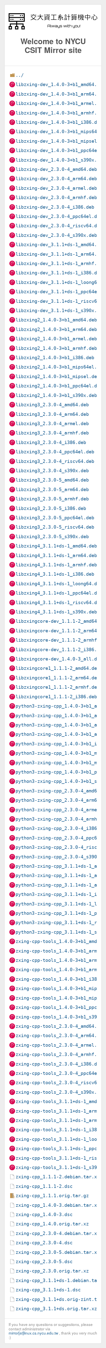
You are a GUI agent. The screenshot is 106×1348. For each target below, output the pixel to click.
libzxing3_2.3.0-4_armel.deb (52, 423)
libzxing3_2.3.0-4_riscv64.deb (55, 461)
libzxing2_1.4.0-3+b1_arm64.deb (56, 329)
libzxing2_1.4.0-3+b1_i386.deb (55, 357)
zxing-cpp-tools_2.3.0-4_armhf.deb (60, 1054)
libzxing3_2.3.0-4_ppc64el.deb (55, 452)
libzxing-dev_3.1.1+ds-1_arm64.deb (60, 254)
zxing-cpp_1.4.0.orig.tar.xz (52, 1224)
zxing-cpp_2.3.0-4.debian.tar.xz (58, 1233)
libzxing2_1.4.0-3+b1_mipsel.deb (58, 376)
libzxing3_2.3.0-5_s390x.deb (52, 536)
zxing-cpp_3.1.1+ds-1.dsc (48, 1290)
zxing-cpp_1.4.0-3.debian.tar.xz (58, 1205)
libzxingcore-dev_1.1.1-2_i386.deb (60, 649)
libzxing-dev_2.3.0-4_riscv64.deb (59, 226)
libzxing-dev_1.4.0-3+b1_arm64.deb (60, 94)
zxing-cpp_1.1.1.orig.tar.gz (52, 1195)
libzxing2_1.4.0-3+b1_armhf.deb (56, 348)
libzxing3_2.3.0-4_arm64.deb (52, 414)
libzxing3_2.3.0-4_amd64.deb (52, 404)
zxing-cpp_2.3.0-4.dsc (44, 1243)
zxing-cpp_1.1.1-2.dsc (44, 1186)
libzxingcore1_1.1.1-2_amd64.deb (58, 668)
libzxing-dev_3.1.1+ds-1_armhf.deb (60, 263)
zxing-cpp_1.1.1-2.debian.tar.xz (58, 1177)
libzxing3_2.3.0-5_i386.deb (51, 508)
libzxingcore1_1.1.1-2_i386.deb (56, 696)
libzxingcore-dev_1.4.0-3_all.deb (59, 659)
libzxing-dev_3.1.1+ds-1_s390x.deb (60, 310)
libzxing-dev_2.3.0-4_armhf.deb (56, 197)
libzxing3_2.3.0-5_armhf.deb (52, 499)
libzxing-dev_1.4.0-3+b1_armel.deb (60, 103)
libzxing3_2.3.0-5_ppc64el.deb (55, 518)
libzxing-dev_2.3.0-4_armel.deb (56, 188)
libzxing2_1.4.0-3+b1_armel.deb (56, 339)
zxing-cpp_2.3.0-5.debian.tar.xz (58, 1252)
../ (20, 75)
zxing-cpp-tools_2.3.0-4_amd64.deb (60, 1026)
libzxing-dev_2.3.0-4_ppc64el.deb (59, 216)
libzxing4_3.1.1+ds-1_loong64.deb (59, 583)
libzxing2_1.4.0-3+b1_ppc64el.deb (59, 386)
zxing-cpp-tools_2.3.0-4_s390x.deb (60, 1092)
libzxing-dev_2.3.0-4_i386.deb (55, 207)
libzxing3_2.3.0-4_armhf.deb (52, 433)
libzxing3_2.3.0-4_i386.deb (51, 442)
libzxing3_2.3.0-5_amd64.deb (52, 480)
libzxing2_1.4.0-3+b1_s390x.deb (56, 395)
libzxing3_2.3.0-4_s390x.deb (52, 470)
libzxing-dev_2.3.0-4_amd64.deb (56, 169)
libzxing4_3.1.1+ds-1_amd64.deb (56, 546)
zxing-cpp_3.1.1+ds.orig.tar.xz (56, 1308)
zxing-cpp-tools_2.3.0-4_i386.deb (59, 1064)
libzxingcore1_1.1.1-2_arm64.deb (58, 678)
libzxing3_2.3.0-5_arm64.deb (52, 489)
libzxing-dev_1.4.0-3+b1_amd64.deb (60, 84)
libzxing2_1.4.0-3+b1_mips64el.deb (60, 367)
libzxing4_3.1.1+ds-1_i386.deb (55, 574)
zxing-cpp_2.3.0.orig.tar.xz (52, 1271)
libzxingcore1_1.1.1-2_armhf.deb (58, 687)
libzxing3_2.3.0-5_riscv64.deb (55, 527)
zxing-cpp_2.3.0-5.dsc (44, 1261)
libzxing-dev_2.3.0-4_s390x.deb (56, 235)
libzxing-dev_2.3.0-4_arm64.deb (56, 178)
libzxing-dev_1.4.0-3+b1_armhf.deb (60, 113)
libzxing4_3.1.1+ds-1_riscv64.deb (59, 602)
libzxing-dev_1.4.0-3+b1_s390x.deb (60, 160)
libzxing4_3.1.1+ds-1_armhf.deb (56, 565)
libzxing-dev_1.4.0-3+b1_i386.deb (59, 122)
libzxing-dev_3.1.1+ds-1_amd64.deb (60, 244)
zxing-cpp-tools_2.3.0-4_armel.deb (60, 1045)
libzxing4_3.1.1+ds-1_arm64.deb (56, 555)
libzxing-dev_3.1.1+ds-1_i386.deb (59, 273)
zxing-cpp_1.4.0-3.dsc (44, 1214)
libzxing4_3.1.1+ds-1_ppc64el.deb (59, 593)
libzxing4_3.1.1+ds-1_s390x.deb (56, 612)
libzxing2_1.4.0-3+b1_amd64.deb (56, 320)
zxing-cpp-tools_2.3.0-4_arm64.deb (60, 1035)
